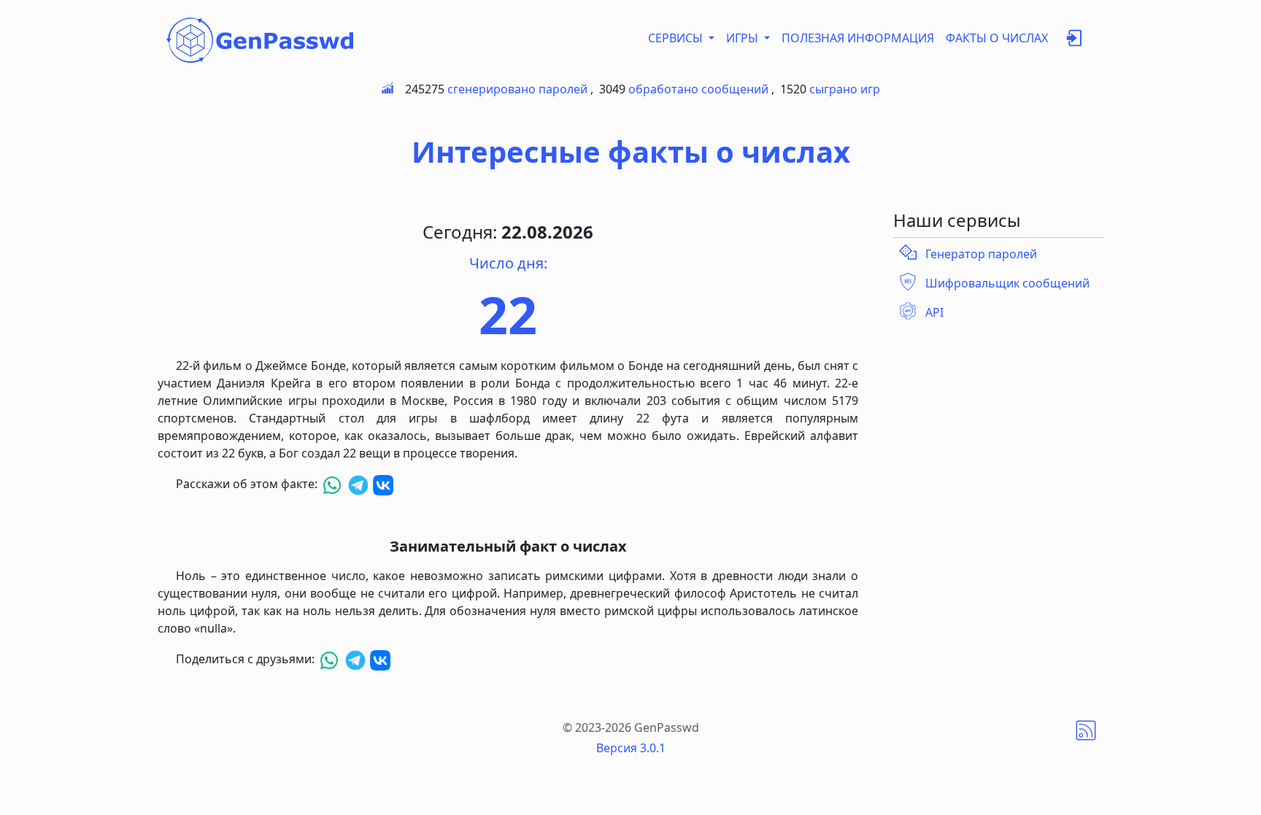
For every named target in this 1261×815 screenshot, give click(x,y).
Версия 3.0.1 (631, 748)
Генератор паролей (981, 254)
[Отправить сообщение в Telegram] (360, 484)
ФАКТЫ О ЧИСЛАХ (997, 38)
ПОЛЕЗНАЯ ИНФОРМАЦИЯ (858, 38)
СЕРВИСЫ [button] (677, 38)
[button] (1074, 40)
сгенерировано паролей (517, 89)
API (934, 312)
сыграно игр (844, 89)
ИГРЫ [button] (743, 38)
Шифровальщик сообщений (1007, 283)
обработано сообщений (698, 89)
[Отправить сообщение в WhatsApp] (333, 484)
